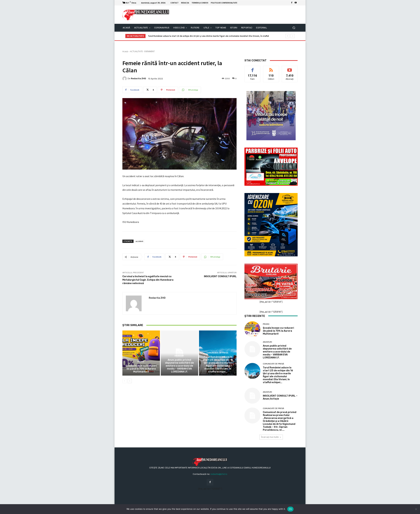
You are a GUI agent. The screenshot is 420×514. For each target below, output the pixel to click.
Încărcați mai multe (270, 437)
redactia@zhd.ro (218, 474)
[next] (293, 36)
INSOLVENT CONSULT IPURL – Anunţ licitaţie (169, 36)
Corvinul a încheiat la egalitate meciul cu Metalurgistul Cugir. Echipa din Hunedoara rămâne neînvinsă (147, 280)
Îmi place (252, 68)
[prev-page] (124, 381)
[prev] (287, 36)
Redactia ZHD (138, 78)
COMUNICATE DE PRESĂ (217, 353)
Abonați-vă (289, 68)
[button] (294, 28)
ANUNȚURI (179, 356)
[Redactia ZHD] (125, 78)
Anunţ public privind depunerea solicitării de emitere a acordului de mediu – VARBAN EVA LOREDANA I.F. (179, 365)
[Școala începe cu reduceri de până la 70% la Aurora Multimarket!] (141, 352)
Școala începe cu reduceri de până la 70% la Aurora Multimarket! (141, 368)
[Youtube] (296, 3)
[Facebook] (292, 3)
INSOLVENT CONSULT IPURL (220, 276)
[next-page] (130, 381)
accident (139, 241)
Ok (290, 509)
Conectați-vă (271, 68)
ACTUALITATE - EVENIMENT (142, 51)
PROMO (140, 362)
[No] (416, 509)
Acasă (125, 51)
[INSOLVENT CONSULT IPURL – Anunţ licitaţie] (252, 396)
